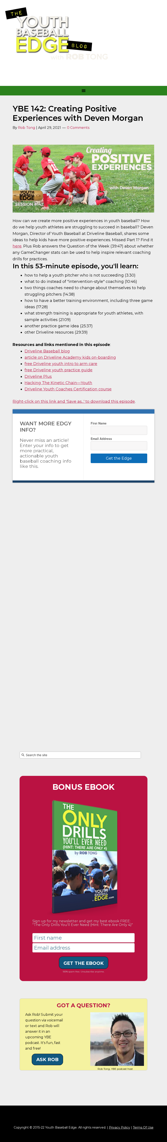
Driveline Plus (38, 376)
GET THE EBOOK (83, 963)
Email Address (101, 438)
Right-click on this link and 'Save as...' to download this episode (74, 401)
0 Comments (78, 128)
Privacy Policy (119, 1127)
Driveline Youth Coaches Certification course (68, 389)
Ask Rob (47, 1059)
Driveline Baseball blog (47, 351)
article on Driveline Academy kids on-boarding (70, 357)
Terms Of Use (143, 1127)
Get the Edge (119, 458)
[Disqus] (83, 558)
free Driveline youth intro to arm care (61, 363)
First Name (99, 423)
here (17, 246)
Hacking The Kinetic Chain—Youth (58, 382)
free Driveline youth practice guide (58, 370)
